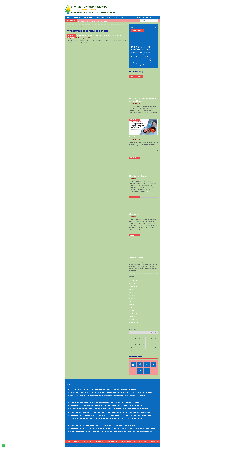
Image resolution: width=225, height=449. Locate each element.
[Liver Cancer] (143, 204)
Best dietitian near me (121, 395)
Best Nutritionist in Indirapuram (145, 428)
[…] (88, 42)
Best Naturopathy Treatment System (79, 428)
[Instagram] (140, 371)
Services (123, 17)
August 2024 (132, 290)
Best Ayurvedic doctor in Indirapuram (104, 392)
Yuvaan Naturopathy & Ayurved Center (114, 432)
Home (68, 17)
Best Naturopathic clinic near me (105, 405)
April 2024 (132, 301)
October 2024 (133, 284)
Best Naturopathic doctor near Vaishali (108, 415)
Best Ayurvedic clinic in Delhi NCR (78, 389)
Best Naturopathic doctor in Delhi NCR (130, 405)
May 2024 (132, 298)
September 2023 (134, 313)
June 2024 (132, 295)
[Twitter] (153, 364)
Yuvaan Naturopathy (92, 432)
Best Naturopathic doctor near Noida (138, 412)
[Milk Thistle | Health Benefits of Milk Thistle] (143, 36)
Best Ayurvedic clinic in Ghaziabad (101, 389)
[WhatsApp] (147, 364)
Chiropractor (112, 17)
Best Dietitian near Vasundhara (96, 399)
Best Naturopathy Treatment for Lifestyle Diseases (119, 425)
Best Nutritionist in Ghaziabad (123, 428)
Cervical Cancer (136, 257)
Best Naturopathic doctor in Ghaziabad (80, 409)
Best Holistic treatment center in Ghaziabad (122, 399)
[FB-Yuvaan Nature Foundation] (140, 364)
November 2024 (133, 281)
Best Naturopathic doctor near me (113, 412)
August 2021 (132, 316)
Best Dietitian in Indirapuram (77, 395)
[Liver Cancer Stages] (143, 165)
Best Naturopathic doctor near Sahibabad (81, 415)
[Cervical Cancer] (143, 244)
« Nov (142, 353)
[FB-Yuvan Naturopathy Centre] (147, 371)
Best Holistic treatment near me (78, 402)
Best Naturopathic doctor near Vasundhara (137, 415)
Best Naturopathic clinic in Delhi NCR (101, 402)
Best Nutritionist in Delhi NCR (102, 428)
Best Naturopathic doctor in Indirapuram (108, 409)
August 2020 (132, 325)
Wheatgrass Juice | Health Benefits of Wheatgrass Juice (96, 35)
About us (77, 17)
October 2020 (133, 319)
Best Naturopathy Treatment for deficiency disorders (85, 425)
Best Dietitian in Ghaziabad (144, 392)
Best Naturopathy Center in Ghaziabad (80, 418)
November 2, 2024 (135, 178)
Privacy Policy (154, 441)
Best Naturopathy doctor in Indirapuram (107, 422)
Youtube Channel (88, 441)
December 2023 (133, 307)
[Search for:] (149, 21)
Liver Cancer (134, 214)
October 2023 (133, 310)
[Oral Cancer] (143, 127)
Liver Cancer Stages (138, 176)
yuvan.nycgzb (83, 38)
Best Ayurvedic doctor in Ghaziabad (79, 392)
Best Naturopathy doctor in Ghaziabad (80, 422)
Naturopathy (89, 17)
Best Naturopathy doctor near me (133, 422)
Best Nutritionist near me (76, 432)
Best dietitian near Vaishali (76, 399)
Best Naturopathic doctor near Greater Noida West (84, 412)
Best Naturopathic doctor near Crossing (136, 409)
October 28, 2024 (135, 260)
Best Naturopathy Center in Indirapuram (106, 418)
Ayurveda (100, 17)
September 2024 (134, 287)
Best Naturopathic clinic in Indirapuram (80, 405)
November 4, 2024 (135, 103)
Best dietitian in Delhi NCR (126, 392)
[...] (150, 65)
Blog (131, 17)
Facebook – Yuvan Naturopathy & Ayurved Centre (134, 441)
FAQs (138, 17)
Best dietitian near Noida (137, 395)
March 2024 (132, 304)
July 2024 (131, 292)
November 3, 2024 (135, 139)
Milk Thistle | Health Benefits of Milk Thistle (142, 48)
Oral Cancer (134, 137)
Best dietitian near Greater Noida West (100, 395)
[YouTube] (133, 364)
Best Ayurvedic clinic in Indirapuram (125, 389)
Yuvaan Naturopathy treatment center (140, 432)
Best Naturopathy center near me (132, 418)
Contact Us (147, 17)
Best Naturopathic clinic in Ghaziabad (127, 402)
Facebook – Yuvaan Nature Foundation (106, 441)
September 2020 (134, 322)
